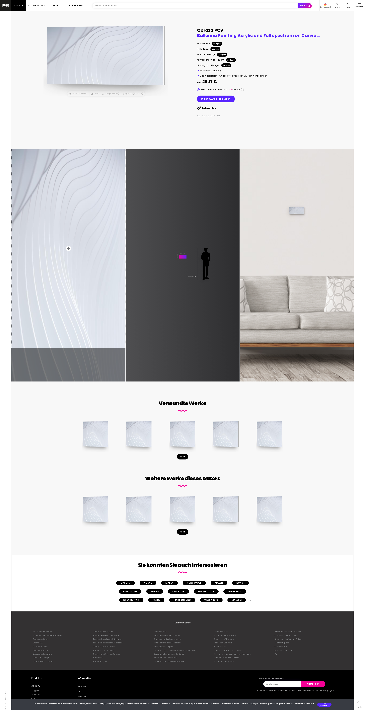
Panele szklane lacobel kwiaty (226, 657)
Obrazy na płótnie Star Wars (286, 635)
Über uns (82, 696)
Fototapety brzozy (40, 650)
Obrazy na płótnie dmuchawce (227, 650)
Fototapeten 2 (37, 5)
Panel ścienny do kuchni (43, 661)
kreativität (131, 600)
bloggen (82, 686)
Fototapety (98, 657)
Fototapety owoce (161, 631)
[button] (325, 5)
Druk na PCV (38, 643)
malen (169, 582)
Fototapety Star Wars (223, 643)
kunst (240, 582)
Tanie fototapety (40, 646)
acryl (148, 582)
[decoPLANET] (5, 5)
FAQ (80, 691)
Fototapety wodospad (163, 646)
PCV (33, 698)
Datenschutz (294, 690)
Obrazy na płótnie (40, 639)
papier (155, 591)
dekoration (206, 591)
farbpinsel (235, 591)
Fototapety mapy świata (224, 661)
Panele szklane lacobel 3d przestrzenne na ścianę (175, 650)
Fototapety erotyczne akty (225, 635)
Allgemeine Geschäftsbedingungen (317, 690)
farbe (156, 600)
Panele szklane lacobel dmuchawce (169, 661)
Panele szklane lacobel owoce (106, 635)
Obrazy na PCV (281, 646)
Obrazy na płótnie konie (224, 639)
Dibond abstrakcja (41, 657)
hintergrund (182, 600)
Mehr (183, 456)
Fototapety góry (100, 661)
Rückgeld (217, 44)
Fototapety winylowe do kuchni (167, 635)
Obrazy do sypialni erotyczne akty (168, 639)
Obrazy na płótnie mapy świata (288, 639)
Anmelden (313, 684)
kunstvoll (194, 582)
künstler (178, 591)
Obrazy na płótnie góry (103, 631)
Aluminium (36, 694)
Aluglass (35, 690)
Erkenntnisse (76, 5)
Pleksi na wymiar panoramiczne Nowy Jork (232, 654)
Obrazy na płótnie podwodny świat (169, 654)
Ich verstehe (324, 705)
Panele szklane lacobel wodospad (107, 643)
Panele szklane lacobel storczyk (167, 643)
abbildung (130, 591)
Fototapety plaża (282, 643)
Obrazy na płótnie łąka (42, 654)
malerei (125, 582)
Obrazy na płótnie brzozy (104, 646)
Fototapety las (220, 646)
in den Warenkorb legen (216, 99)
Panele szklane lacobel (42, 631)
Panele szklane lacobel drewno (288, 631)
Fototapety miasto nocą (103, 650)
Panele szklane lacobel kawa (166, 657)
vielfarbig (211, 600)
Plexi (276, 654)
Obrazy (18, 5)
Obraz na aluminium (283, 650)
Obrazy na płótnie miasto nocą (106, 654)
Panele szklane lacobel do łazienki (47, 635)
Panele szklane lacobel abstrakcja (107, 639)
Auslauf (58, 5)
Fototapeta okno (221, 631)
